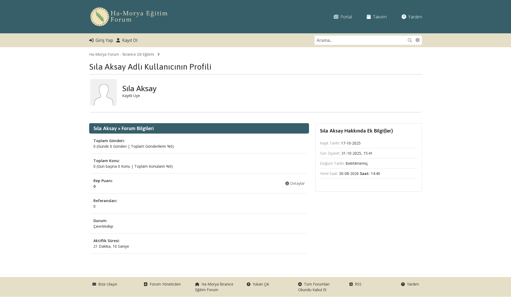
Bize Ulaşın (106, 284)
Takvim (379, 17)
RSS (357, 284)
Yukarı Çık (259, 284)
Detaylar (297, 183)
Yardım (414, 17)
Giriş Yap (103, 40)
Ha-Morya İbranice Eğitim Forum (214, 287)
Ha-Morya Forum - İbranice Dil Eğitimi (121, 54)
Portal (345, 17)
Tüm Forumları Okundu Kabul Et (313, 287)
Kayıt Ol (128, 40)
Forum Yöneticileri (164, 284)
